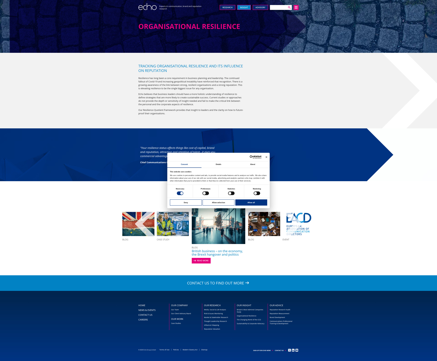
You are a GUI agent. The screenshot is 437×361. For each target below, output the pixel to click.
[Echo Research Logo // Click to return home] (147, 6)
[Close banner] (266, 157)
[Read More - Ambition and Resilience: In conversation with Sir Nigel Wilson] (347, 224)
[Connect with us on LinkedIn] (293, 350)
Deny (186, 202)
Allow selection (218, 202)
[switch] (205, 193)
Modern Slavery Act (190, 350)
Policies (176, 350)
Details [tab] (218, 164)
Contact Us (280, 350)
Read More (201, 260)
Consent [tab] (184, 164)
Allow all (251, 202)
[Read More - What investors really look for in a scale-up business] (173, 224)
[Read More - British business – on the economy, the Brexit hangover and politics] (218, 224)
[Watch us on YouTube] (296, 350)
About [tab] (252, 164)
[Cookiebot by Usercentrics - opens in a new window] (251, 157)
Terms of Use (164, 350)
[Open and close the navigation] (296, 7)
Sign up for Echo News (263, 350)
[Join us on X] (289, 350)
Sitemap (204, 350)
